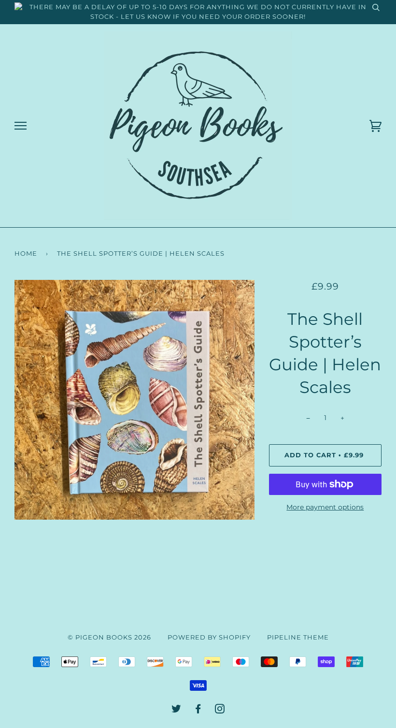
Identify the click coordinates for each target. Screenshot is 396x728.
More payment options (325, 507)
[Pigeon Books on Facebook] (198, 710)
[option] (134, 400)
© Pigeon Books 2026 (109, 637)
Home (25, 253)
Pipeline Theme (298, 637)
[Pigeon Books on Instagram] (220, 710)
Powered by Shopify (209, 637)
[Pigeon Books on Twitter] (176, 710)
